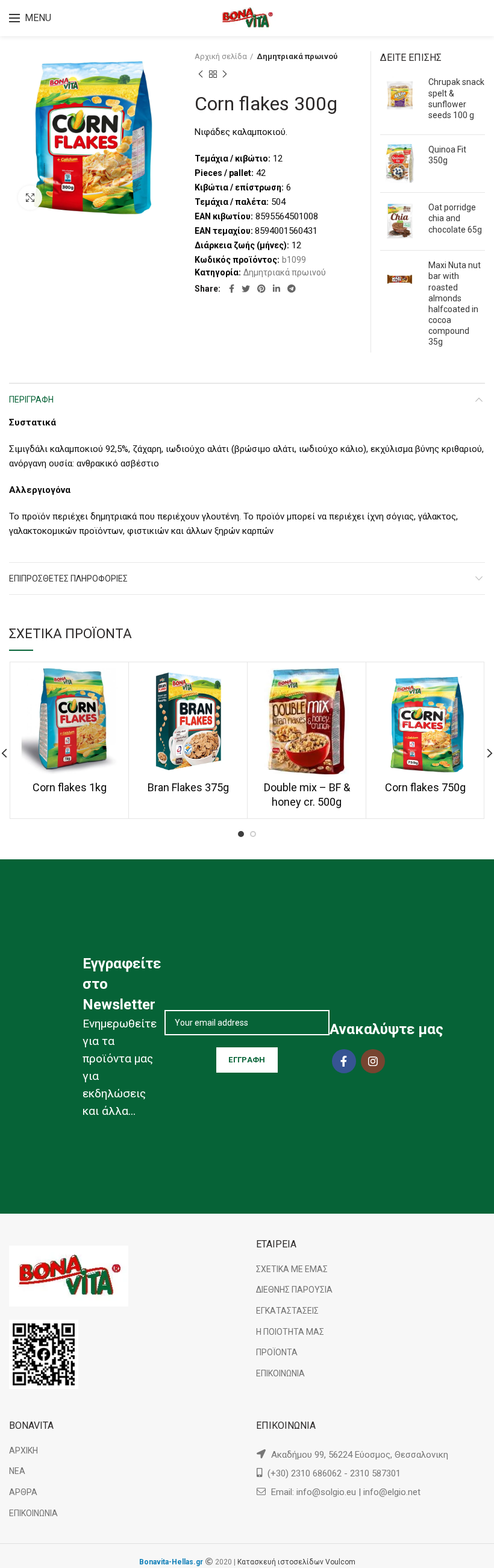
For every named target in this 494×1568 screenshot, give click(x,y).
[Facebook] (231, 288)
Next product (225, 74)
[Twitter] (246, 288)
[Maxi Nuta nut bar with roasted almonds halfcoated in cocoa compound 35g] (399, 306)
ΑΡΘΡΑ (23, 1492)
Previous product (201, 74)
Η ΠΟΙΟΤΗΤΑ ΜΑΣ (290, 1332)
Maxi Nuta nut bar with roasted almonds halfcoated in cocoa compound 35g (454, 303)
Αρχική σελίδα (221, 56)
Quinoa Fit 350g (447, 155)
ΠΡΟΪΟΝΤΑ (277, 1352)
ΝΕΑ (17, 1471)
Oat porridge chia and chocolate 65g (455, 218)
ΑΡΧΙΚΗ (23, 1450)
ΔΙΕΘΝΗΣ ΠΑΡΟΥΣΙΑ (294, 1289)
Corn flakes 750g (425, 787)
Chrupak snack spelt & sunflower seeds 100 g (456, 98)
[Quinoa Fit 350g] (399, 163)
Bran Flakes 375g (188, 787)
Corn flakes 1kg (70, 787)
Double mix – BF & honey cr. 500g (307, 794)
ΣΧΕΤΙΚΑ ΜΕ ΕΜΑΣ (292, 1269)
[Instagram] (373, 1061)
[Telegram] (291, 288)
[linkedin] (276, 288)
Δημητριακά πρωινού (297, 56)
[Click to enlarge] (30, 198)
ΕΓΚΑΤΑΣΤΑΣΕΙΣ (287, 1311)
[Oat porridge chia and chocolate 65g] (399, 221)
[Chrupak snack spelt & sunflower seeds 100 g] (399, 101)
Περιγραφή (31, 399)
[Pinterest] (261, 288)
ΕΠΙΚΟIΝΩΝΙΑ (280, 1373)
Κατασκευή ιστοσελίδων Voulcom (296, 1562)
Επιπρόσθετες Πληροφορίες (68, 578)
